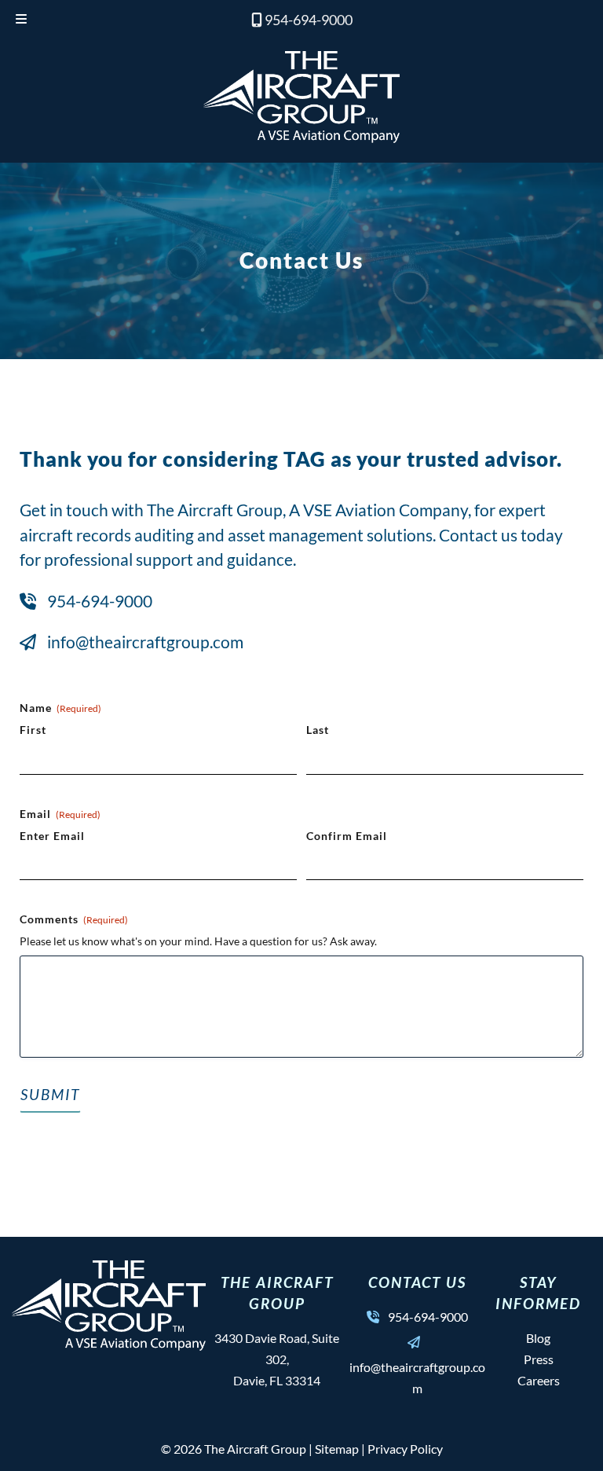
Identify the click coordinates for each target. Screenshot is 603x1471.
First (33, 729)
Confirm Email (346, 835)
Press (539, 1359)
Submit (50, 1094)
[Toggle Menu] (21, 20)
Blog (538, 1337)
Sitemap (337, 1448)
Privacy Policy (405, 1448)
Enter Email (52, 835)
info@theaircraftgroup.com (145, 641)
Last (317, 729)
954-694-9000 (309, 19)
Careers (538, 1380)
